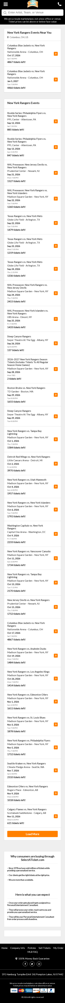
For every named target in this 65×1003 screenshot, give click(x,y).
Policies (32, 947)
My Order (58, 947)
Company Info (17, 947)
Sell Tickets (45, 947)
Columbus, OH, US (18, 37)
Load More (32, 834)
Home (4, 947)
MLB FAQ (32, 951)
